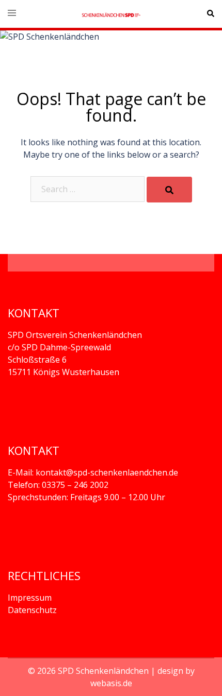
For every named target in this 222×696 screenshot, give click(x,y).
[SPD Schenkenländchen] (111, 14)
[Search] (169, 189)
